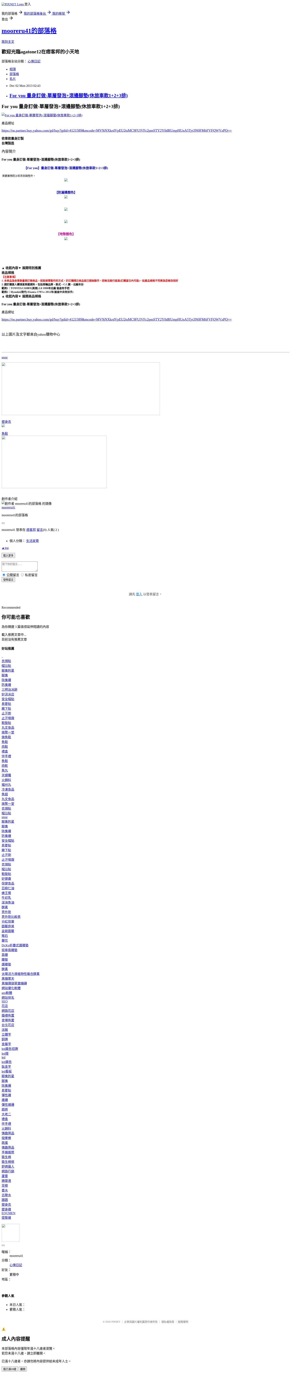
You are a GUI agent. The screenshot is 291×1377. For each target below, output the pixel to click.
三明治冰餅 (9, 689)
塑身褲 (6, 1209)
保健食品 (8, 883)
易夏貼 (6, 704)
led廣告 (7, 1062)
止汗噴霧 (8, 718)
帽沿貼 (6, 665)
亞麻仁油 (8, 888)
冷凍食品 (8, 789)
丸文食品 (8, 727)
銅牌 (5, 1039)
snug (5, 357)
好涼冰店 (8, 694)
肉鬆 (5, 746)
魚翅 (5, 794)
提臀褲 (6, 1217)
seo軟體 (7, 993)
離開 (22, 1369)
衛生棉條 (8, 1161)
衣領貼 (6, 661)
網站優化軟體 (11, 988)
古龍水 (6, 1195)
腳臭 (5, 675)
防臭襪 (6, 685)
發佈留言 (8, 579)
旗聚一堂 (8, 732)
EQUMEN (8, 1213)
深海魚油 (8, 902)
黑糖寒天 (8, 978)
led (3, 1057)
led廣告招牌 (10, 1048)
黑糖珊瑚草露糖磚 (14, 983)
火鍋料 (6, 780)
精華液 (6, 1181)
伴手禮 (6, 756)
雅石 (5, 935)
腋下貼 (6, 708)
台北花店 (8, 1025)
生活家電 (32, 541)
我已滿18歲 (9, 1369)
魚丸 (5, 770)
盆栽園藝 (8, 931)
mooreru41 (8, 507)
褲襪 (5, 1100)
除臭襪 (6, 680)
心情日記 (34, 61)
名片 (13, 78)
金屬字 (6, 1044)
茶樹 (5, 1185)
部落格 (14, 74)
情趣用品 (8, 1133)
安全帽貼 (8, 699)
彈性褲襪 (8, 1104)
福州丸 (6, 784)
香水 (5, 1190)
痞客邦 (31, 529)
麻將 (5, 1109)
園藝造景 (8, 926)
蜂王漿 (6, 893)
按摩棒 (6, 1138)
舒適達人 (8, 1166)
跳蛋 (5, 1142)
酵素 (5, 907)
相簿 (13, 69)
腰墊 (5, 959)
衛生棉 (6, 1157)
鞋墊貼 (6, 723)
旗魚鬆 (6, 737)
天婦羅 (6, 775)
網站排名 (8, 997)
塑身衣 (6, 421)
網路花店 (8, 1010)
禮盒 (5, 751)
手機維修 (8, 1152)
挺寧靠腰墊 (9, 950)
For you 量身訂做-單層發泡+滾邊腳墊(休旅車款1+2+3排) (69, 95)
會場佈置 (8, 1020)
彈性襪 (6, 1095)
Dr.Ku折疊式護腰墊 (15, 945)
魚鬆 (5, 433)
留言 (40, 529)
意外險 (6, 912)
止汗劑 (6, 713)
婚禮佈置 (8, 1015)
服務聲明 (183, 1321)
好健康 (6, 878)
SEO (5, 1001)
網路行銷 (8, 1171)
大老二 (6, 1114)
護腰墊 (6, 964)
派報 (5, 1029)
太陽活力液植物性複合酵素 (21, 974)
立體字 (6, 1034)
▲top (5, 548)
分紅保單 (8, 921)
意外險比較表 (11, 916)
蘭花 (5, 940)
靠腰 (5, 955)
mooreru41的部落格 (29, 30)
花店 (5, 1006)
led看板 (7, 1071)
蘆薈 (5, 1176)
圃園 (5, 1200)
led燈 (5, 1053)
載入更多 (8, 555)
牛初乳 (6, 897)
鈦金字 (6, 1066)
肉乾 (5, 765)
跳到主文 (8, 41)
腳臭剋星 (8, 670)
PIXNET (115, 1321)
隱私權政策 (167, 1321)
